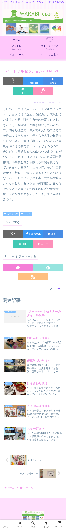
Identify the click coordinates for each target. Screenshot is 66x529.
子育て (27, 213)
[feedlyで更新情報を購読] (48, 267)
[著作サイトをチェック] (18, 267)
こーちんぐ (12, 213)
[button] (43, 91)
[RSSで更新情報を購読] (33, 276)
